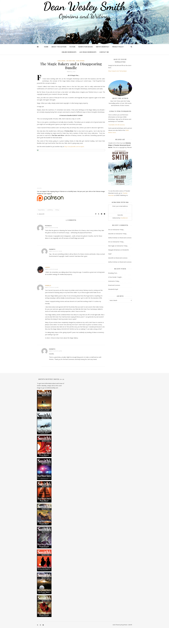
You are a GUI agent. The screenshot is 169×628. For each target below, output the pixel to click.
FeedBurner (124, 218)
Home (46, 47)
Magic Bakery (41, 210)
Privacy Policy (118, 47)
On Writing (70, 61)
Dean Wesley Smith (84, 6)
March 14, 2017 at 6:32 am (51, 269)
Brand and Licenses (126, 238)
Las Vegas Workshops (87, 52)
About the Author (58, 47)
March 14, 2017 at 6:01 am (51, 227)
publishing (80, 61)
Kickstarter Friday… (118, 229)
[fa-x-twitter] (37, 625)
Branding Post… (113, 273)
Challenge (61, 61)
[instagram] (40, 625)
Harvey (47, 267)
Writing (57, 210)
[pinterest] (43, 625)
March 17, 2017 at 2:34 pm (55, 351)
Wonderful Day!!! (113, 289)
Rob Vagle (111, 246)
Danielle (48, 285)
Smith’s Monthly (102, 47)
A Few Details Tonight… (115, 277)
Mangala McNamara (114, 250)
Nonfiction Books (85, 47)
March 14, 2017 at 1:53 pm (55, 251)
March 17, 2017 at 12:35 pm (51, 287)
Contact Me (104, 52)
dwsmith (41, 214)
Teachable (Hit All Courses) (116, 125)
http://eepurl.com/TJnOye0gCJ (117, 71)
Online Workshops (69, 52)
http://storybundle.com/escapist (74, 146)
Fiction (72, 47)
